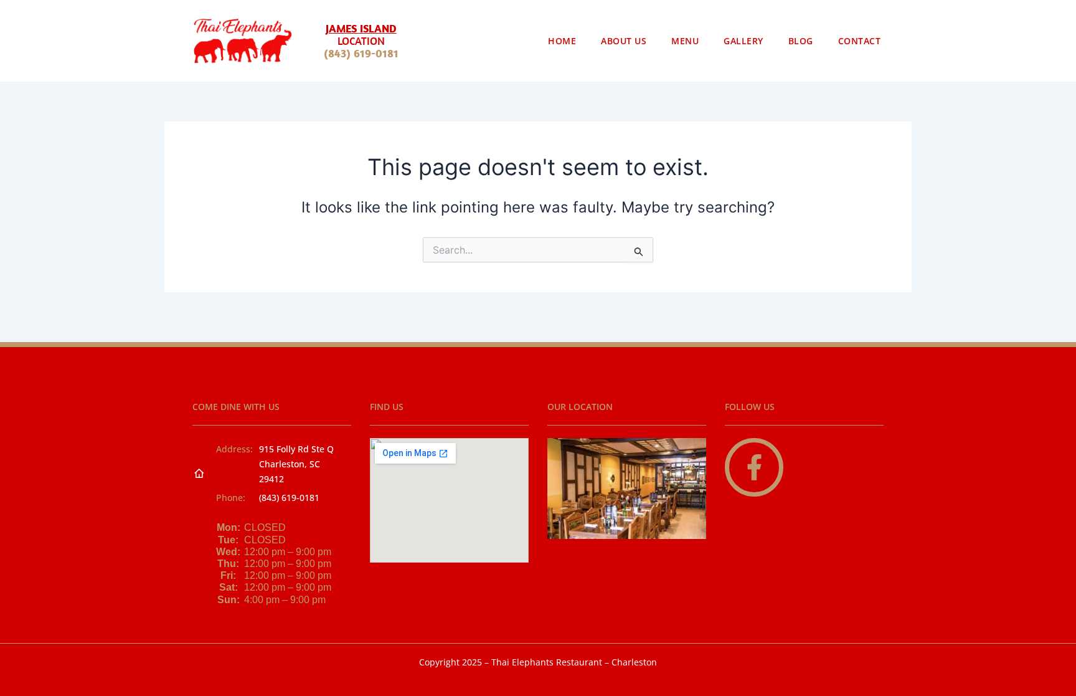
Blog (800, 41)
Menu (685, 41)
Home (562, 41)
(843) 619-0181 (361, 53)
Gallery (743, 41)
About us (623, 41)
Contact (859, 41)
